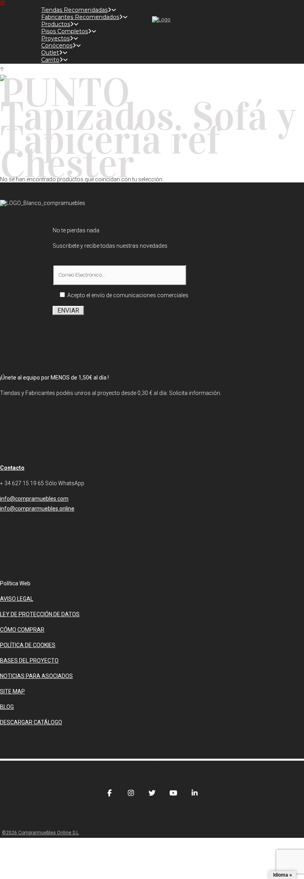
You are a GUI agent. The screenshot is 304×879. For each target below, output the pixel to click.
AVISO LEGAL (16, 599)
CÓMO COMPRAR (22, 630)
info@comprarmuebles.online (37, 508)
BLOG (7, 707)
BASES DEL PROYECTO (29, 660)
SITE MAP (12, 691)
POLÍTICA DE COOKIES (27, 645)
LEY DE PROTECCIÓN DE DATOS (40, 614)
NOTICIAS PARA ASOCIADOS (36, 676)
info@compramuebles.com (34, 499)
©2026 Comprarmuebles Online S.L (40, 832)
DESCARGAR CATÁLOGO (31, 722)
